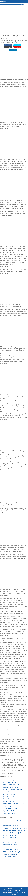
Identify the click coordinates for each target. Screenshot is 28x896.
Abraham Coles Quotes (10, 780)
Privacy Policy (7, 892)
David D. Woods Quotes (10, 787)
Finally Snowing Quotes (10, 842)
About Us (15, 892)
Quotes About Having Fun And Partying (15, 828)
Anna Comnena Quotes (10, 782)
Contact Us (22, 892)
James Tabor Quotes (9, 792)
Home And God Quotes (10, 844)
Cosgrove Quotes (8, 840)
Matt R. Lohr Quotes (9, 801)
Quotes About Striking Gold (11, 825)
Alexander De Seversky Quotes (12, 833)
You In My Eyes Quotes (10, 854)
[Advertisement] (14, 19)
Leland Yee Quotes (9, 799)
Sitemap (13, 894)
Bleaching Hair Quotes (10, 837)
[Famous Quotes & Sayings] (3, 2)
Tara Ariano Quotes (9, 813)
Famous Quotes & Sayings (19, 889)
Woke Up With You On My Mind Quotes (15, 852)
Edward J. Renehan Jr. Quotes (12, 789)
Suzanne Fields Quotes (10, 808)
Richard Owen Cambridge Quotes (13, 803)
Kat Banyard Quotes (9, 796)
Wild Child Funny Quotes (10, 849)
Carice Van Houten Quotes (11, 784)
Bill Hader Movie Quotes (10, 835)
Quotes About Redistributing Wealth (14, 830)
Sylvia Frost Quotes (9, 811)
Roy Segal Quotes (8, 806)
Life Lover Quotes (8, 847)
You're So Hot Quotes (9, 856)
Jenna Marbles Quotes (10, 794)
